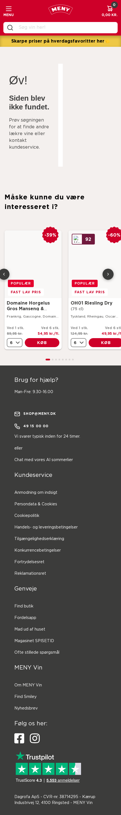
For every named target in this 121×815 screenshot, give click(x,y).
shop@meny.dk (39, 413)
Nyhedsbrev (26, 708)
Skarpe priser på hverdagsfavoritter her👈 (60, 40)
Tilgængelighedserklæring (39, 539)
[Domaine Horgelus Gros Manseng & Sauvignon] (33, 264)
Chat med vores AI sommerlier (43, 460)
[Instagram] (35, 738)
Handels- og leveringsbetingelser (46, 527)
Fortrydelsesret (29, 562)
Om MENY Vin (28, 685)
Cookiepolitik (26, 515)
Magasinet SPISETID (34, 641)
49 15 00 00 (35, 426)
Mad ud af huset (29, 629)
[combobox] (65, 27)
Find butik (23, 606)
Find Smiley (25, 697)
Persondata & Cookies (35, 504)
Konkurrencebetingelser (37, 550)
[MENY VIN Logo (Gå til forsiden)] (60, 11)
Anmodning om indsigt (35, 492)
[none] (15, 342)
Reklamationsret (30, 573)
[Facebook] (19, 738)
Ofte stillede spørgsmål (36, 652)
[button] (48, 359)
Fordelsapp (25, 618)
